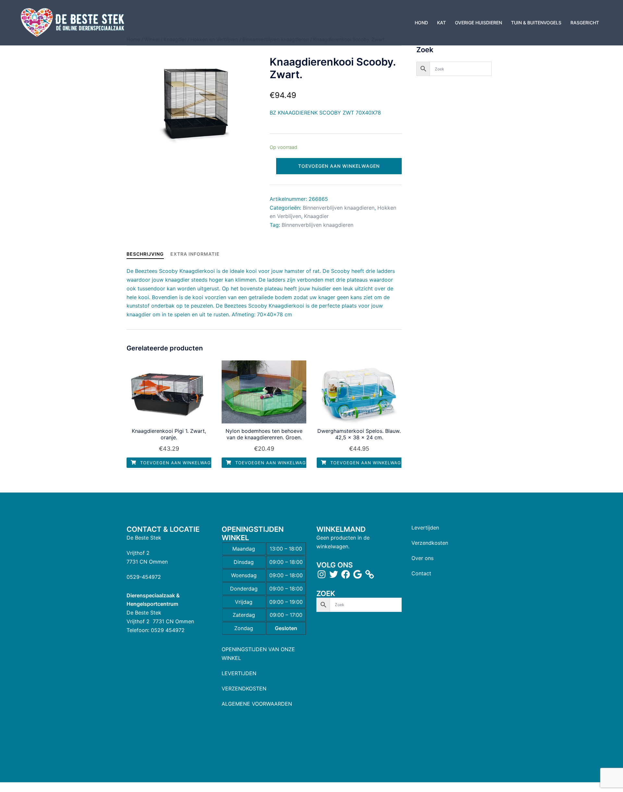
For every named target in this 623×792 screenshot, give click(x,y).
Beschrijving (145, 254)
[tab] (145, 254)
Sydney (255, 771)
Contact (421, 573)
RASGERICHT (584, 22)
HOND (421, 22)
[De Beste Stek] (73, 22)
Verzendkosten (429, 543)
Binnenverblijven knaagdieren (338, 207)
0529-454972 (144, 577)
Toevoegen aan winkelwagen (339, 166)
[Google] (357, 574)
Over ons (422, 558)
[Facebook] (345, 574)
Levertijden (425, 527)
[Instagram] (321, 574)
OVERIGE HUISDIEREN (478, 22)
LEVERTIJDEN (239, 673)
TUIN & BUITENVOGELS (536, 22)
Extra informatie (195, 254)
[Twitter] (333, 574)
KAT (441, 22)
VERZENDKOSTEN (244, 688)
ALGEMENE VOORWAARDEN (257, 704)
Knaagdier (316, 216)
